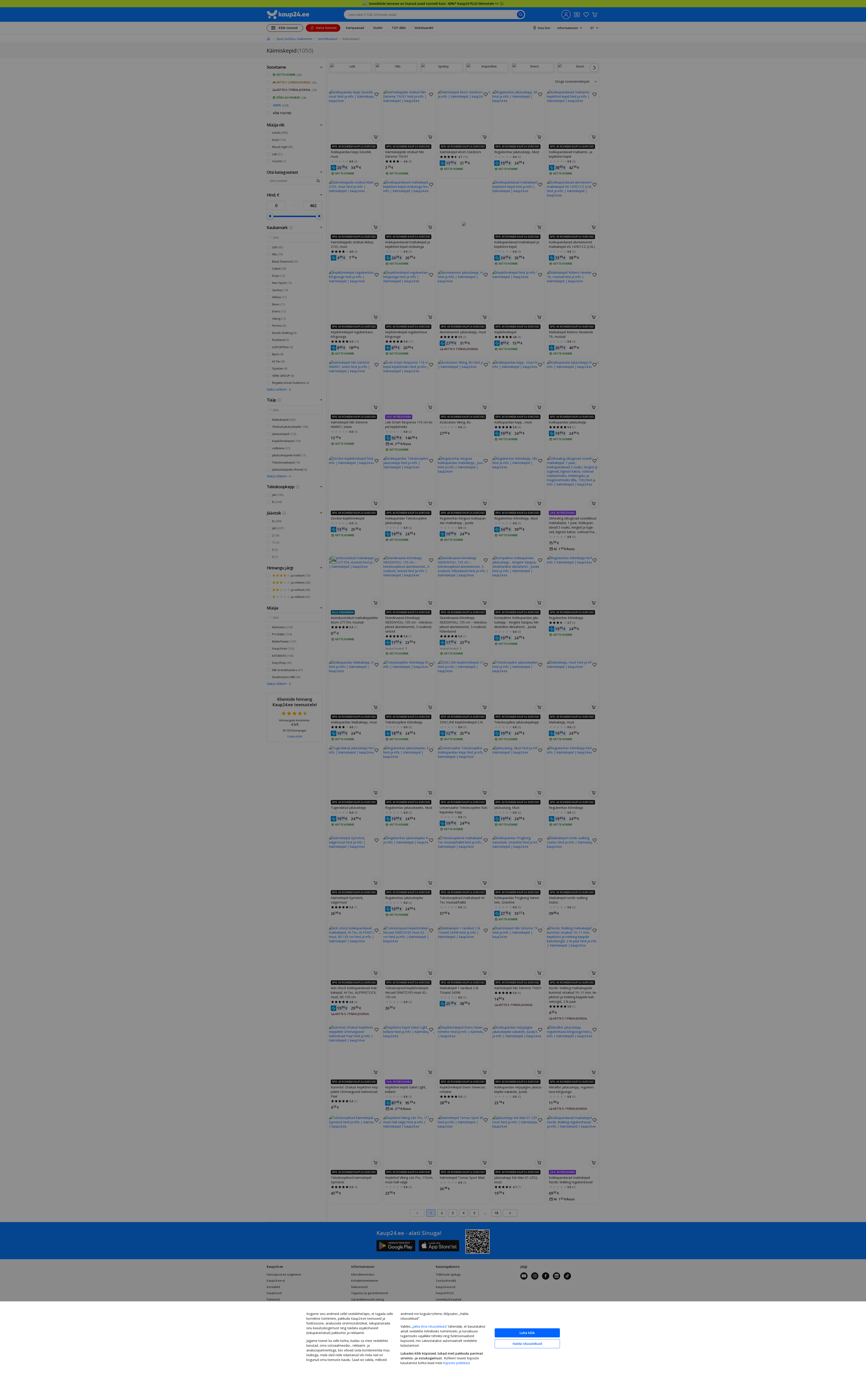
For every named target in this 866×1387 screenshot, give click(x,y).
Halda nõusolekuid (527, 1343)
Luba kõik (527, 1333)
